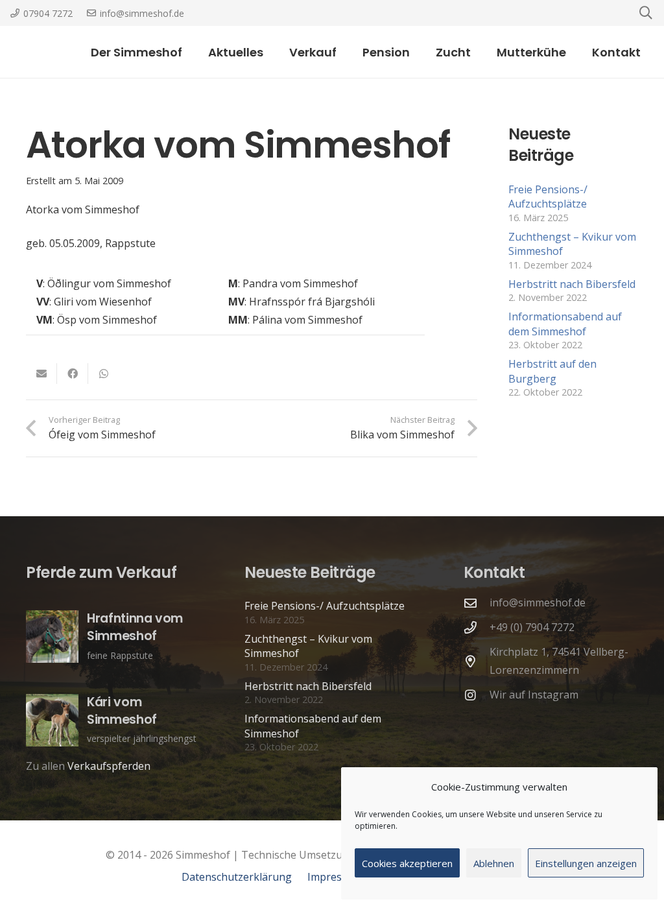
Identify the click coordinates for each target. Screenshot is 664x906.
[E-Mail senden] (41, 373)
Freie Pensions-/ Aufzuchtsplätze (547, 196)
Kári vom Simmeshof (122, 710)
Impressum (334, 877)
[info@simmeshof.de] (477, 603)
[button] (346, 52)
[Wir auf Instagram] (477, 695)
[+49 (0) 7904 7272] (477, 627)
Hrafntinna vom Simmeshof (135, 627)
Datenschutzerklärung (237, 877)
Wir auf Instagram (534, 694)
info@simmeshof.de (538, 602)
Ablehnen (493, 863)
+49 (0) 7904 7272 (532, 627)
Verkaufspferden (108, 766)
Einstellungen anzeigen (586, 863)
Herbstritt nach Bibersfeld (571, 284)
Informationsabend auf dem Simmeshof (565, 323)
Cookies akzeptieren (407, 863)
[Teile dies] (72, 373)
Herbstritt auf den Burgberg (552, 371)
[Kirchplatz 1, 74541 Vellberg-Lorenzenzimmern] (477, 661)
